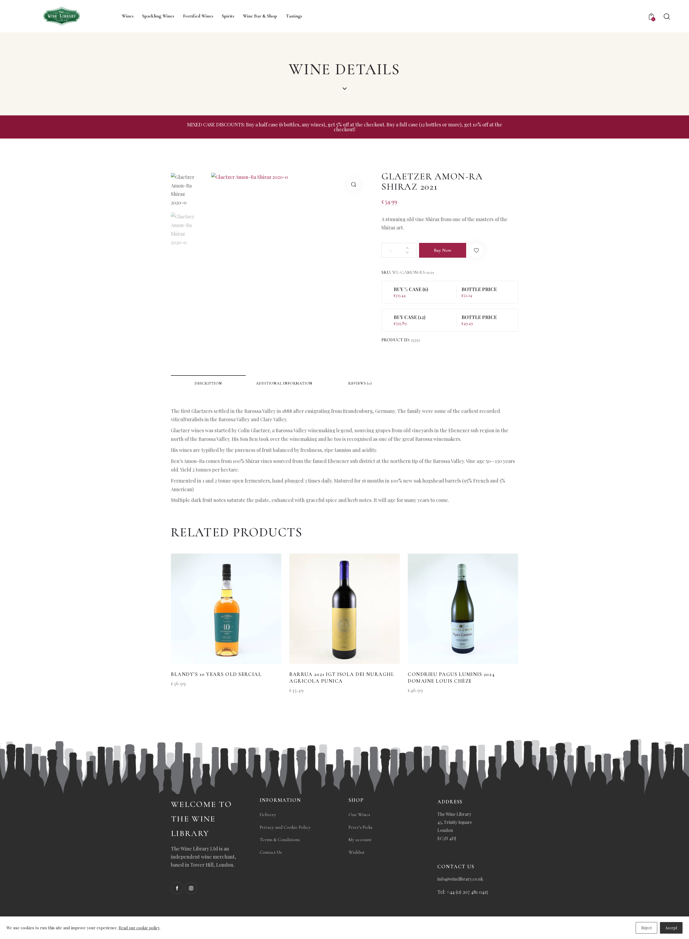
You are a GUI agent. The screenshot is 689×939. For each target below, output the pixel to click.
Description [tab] (208, 383)
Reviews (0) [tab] (360, 383)
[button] (353, 184)
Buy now (442, 250)
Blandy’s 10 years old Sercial (216, 674)
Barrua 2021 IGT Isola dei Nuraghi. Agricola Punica (342, 677)
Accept (671, 927)
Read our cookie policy (139, 927)
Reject (646, 927)
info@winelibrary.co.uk (460, 879)
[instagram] (191, 888)
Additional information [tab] (284, 383)
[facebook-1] (177, 888)
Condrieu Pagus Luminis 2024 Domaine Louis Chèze (451, 677)
